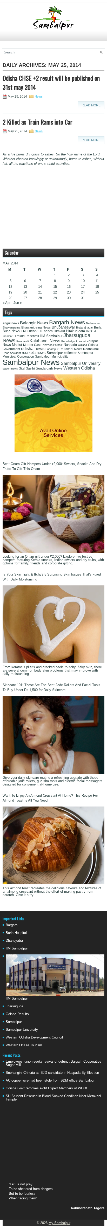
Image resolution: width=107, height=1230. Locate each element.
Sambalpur (14, 1022)
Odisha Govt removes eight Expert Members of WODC (47, 1088)
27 (25, 298)
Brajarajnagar (84, 327)
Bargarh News (67, 322)
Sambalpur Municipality (51, 356)
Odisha (82, 344)
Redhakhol (91, 349)
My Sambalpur (59, 1223)
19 (10, 292)
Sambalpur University (81, 363)
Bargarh (11, 925)
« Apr (6, 303)
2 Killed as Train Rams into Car (37, 121)
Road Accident (12, 352)
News (39, 96)
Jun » (18, 303)
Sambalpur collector (62, 353)
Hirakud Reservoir (26, 336)
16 (69, 287)
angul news (11, 323)
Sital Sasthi (27, 368)
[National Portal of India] (53, 451)
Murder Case (32, 344)
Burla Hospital (16, 933)
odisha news (32, 348)
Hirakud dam (75, 331)
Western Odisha (79, 368)
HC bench (45, 331)
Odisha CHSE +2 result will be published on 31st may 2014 (51, 82)
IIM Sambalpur (51, 336)
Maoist (17, 345)
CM (23, 331)
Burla (98, 327)
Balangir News (34, 322)
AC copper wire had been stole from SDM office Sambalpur (50, 1080)
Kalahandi (22, 341)
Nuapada (70, 345)
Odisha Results (17, 1014)
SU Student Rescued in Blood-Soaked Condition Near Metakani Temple (53, 1097)
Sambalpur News (31, 362)
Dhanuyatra (14, 940)
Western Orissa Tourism (24, 1045)
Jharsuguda (14, 1006)
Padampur (51, 349)
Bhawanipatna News (36, 327)
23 (69, 292)
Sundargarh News (49, 368)
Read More (91, 105)
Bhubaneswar (63, 327)
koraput (81, 341)
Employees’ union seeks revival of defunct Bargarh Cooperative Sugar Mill (53, 1063)
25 (97, 292)
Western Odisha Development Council (34, 1037)
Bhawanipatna (11, 327)
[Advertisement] (53, 38)
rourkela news (34, 353)
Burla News (11, 331)
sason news (10, 368)
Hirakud (59, 331)
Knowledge (68, 341)
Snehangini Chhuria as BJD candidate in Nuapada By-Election (52, 1073)
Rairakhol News (70, 349)
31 (83, 298)
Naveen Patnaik (53, 344)
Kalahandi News (45, 341)
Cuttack (32, 331)
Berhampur (93, 323)
